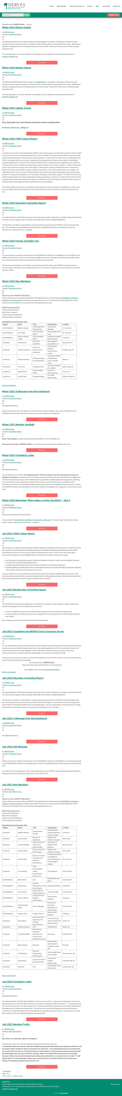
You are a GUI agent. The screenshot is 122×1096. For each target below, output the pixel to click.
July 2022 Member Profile (16, 1024)
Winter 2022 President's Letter (18, 455)
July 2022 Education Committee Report (22, 678)
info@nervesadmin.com (10, 56)
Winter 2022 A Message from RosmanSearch (26, 391)
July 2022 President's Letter (17, 981)
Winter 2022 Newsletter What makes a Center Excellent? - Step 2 (36, 500)
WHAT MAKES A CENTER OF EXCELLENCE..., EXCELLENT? (33, 520)
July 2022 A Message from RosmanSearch (24, 718)
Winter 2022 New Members (16, 281)
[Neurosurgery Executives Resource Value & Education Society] (14, 12)
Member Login (113, 15)
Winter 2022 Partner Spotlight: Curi (20, 241)
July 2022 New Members (15, 784)
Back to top (115, 1084)
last (20, 1076)
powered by (57, 1093)
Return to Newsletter (9, 385)
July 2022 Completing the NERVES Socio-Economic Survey (33, 631)
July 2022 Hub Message (14, 746)
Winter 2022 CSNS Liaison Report (19, 138)
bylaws (44, 42)
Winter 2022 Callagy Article (16, 108)
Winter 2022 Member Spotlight (18, 424)
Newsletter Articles (15, 34)
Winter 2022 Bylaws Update (16, 27)
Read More (41, 62)
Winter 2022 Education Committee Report (24, 203)
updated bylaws (41, 82)
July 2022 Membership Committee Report (24, 589)
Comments (7, 1071)
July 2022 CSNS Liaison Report (18, 533)
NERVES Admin (9, 32)
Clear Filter (29, 24)
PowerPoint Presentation (51, 670)
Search (26, 15)
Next (16, 1076)
